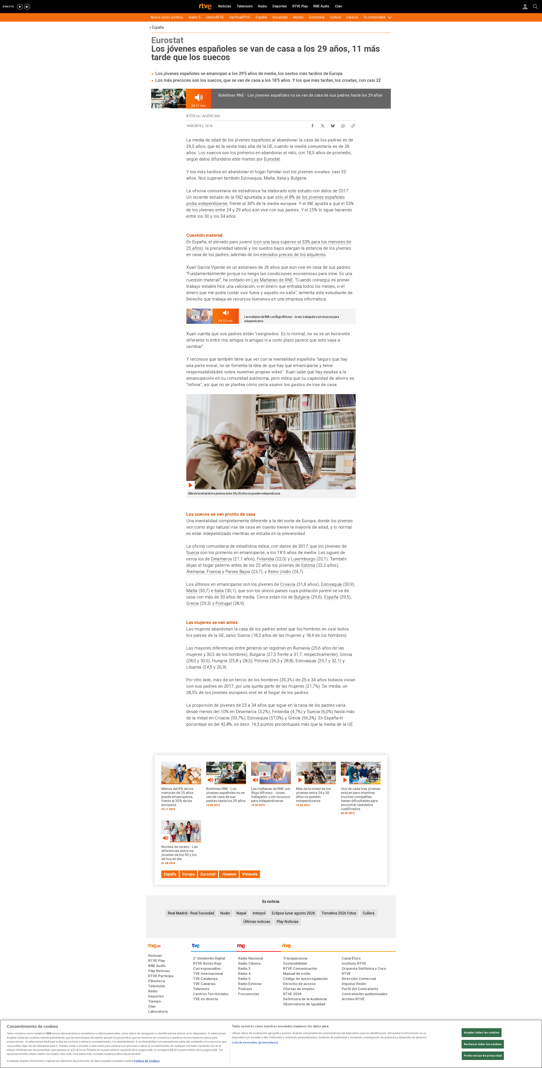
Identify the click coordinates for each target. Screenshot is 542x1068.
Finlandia (265, 558)
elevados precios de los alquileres (293, 254)
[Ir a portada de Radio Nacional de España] (258, 947)
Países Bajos (237, 571)
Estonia (308, 565)
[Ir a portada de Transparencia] (338, 947)
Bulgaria (302, 597)
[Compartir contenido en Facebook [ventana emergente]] (312, 125)
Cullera (368, 913)
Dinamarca (221, 558)
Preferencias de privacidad (483, 1055)
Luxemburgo (303, 558)
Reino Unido (279, 571)
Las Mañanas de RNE (272, 280)
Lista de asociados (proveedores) (255, 1042)
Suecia (192, 552)
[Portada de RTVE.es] (205, 7)
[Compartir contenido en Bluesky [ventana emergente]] (333, 125)
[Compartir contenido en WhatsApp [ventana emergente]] (343, 125)
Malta (192, 590)
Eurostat (272, 159)
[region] (271, 1044)
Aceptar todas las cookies (481, 1032)
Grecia (192, 603)
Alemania (195, 571)
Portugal (223, 603)
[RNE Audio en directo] (27, 7)
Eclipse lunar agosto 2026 (293, 913)
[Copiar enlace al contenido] (353, 125)
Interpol (259, 913)
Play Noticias (288, 921)
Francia (214, 571)
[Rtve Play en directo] (20, 7)
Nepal (241, 913)
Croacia (287, 584)
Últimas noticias (256, 921)
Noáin (225, 913)
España (331, 597)
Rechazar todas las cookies (483, 1044)
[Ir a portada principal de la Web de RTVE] (168, 945)
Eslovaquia (331, 584)
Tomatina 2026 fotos (338, 913)
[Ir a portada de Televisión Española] (213, 947)
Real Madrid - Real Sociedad (191, 913)
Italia (219, 590)
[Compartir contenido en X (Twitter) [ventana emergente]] (323, 125)
